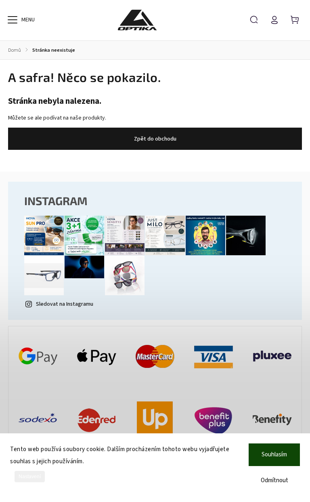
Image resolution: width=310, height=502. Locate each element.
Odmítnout (274, 480)
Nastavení (30, 476)
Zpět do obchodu (155, 139)
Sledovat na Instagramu (64, 304)
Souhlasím (274, 454)
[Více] (12, 19)
